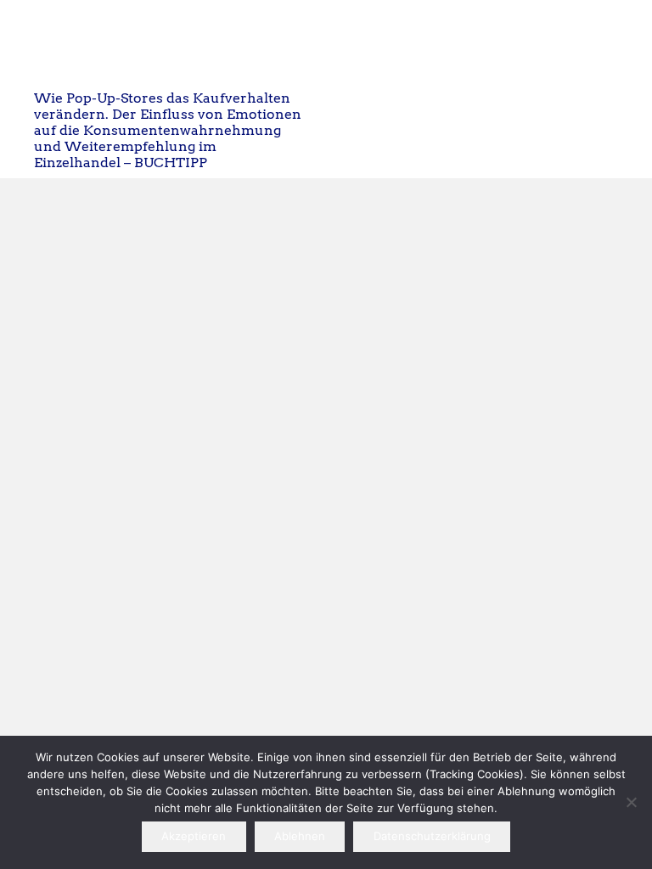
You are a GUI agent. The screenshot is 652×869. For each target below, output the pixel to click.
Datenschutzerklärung (432, 836)
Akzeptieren (193, 836)
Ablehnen (299, 836)
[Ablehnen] (630, 801)
